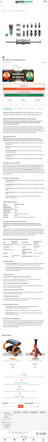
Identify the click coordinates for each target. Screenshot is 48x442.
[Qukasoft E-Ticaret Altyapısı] (24, 436)
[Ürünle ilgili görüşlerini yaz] (17, 105)
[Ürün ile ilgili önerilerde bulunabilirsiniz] (42, 105)
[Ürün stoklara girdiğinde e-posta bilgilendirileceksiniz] (30, 105)
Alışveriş (25, 412)
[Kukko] (24, 57)
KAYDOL (21, 406)
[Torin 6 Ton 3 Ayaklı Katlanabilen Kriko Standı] (35, 348)
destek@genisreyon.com (7, 422)
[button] (5, 33)
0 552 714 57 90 (7, 419)
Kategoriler (34, 412)
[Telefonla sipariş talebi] (36, 105)
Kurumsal (17, 412)
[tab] (7, 108)
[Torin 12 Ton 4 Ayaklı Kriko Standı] (13, 348)
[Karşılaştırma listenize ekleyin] (24, 105)
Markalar (42, 412)
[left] (3, 353)
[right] (45, 353)
